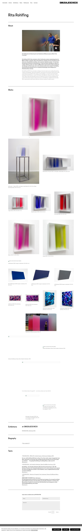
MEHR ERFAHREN (34, 530)
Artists (10, 2)
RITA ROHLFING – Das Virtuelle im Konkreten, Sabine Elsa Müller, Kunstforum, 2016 (39, 464)
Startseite (4, 2)
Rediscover (26, 2)
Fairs (31, 2)
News (21, 2)
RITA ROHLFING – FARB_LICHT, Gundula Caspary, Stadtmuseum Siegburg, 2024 (38, 455)
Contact (36, 2)
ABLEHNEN (66, 529)
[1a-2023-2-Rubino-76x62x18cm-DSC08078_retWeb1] (41, 136)
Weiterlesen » (25, 462)
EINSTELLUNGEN (57, 529)
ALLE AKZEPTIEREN (75, 529)
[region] (41, 529)
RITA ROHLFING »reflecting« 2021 (28, 430)
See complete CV (26, 443)
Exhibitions (15, 2)
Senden (57, 512)
